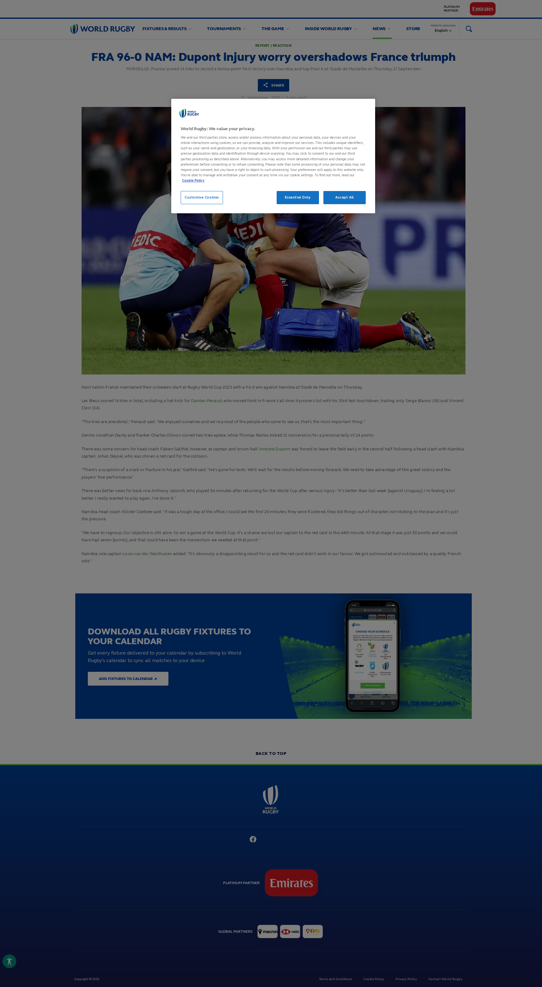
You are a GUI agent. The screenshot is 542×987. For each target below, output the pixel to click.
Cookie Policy (193, 180)
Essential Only (298, 197)
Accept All (344, 197)
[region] (273, 156)
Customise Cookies (202, 197)
